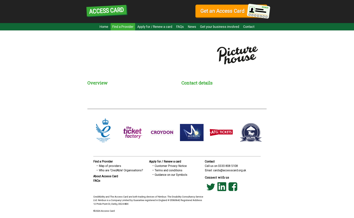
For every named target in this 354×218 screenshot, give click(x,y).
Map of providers (110, 166)
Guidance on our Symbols (171, 175)
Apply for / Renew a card (154, 27)
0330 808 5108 (228, 166)
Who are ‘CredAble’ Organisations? (121, 170)
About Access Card (105, 176)
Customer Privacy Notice (171, 166)
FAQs (180, 27)
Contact (248, 27)
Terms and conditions (168, 170)
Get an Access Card (222, 11)
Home (104, 27)
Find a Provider (122, 27)
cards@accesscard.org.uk (229, 170)
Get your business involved (219, 27)
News (192, 27)
